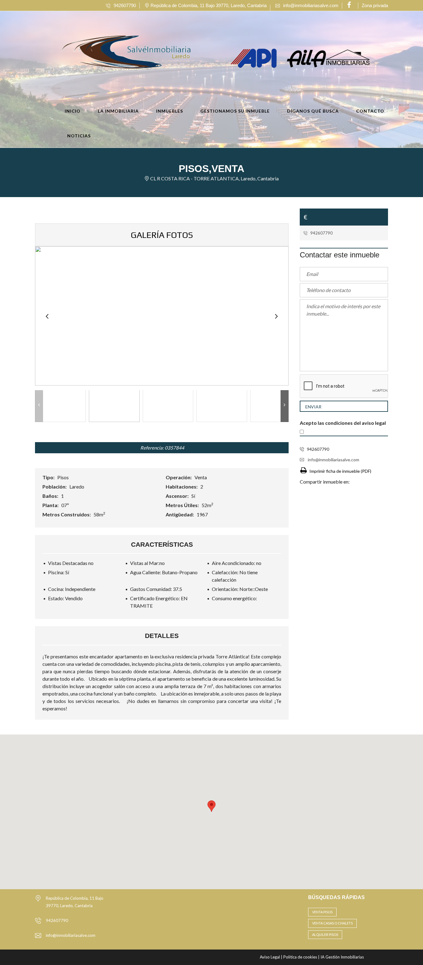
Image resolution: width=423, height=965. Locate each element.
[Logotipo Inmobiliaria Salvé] (112, 58)
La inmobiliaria (118, 111)
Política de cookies (300, 956)
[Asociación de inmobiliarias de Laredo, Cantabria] (328, 58)
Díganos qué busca (313, 111)
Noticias (79, 135)
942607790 (321, 232)
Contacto (370, 111)
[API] (255, 58)
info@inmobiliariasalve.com (333, 459)
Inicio (73, 111)
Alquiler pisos (325, 935)
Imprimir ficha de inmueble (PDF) (340, 471)
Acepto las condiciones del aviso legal (343, 423)
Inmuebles (169, 111)
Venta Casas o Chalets (332, 923)
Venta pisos (322, 912)
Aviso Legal (270, 956)
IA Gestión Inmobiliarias (342, 956)
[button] (211, 806)
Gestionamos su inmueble (235, 111)
